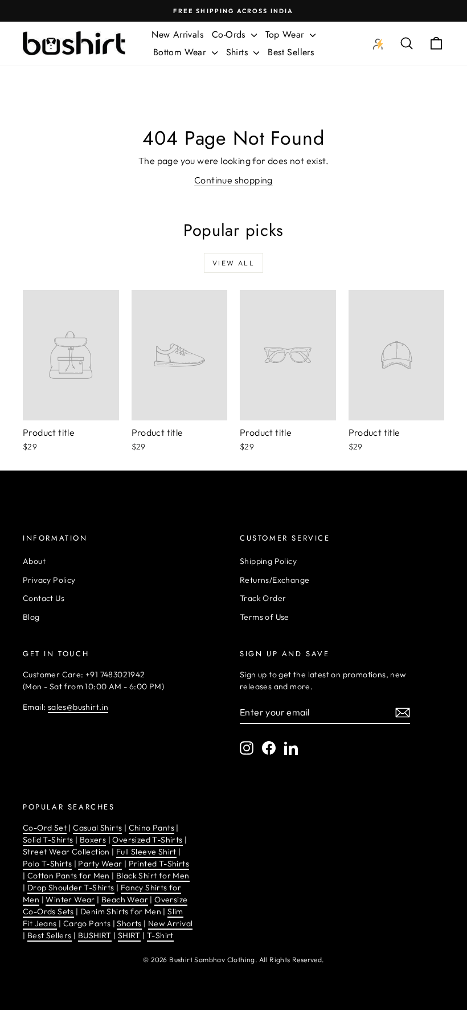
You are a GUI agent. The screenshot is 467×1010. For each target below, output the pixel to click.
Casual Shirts (97, 828)
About (34, 561)
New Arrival (170, 923)
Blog (31, 617)
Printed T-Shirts (159, 863)
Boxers (93, 840)
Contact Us (43, 598)
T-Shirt (160, 935)
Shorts (129, 923)
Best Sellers (291, 52)
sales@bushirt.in (78, 707)
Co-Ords (230, 34)
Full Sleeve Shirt (146, 852)
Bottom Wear (181, 52)
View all (233, 263)
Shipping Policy (268, 561)
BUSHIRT (95, 935)
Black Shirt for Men (153, 875)
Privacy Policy (49, 580)
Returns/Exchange (274, 580)
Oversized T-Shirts (147, 840)
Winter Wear (70, 899)
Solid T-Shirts (48, 840)
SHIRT (129, 935)
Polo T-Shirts (47, 863)
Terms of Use (264, 617)
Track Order (263, 598)
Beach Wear (124, 899)
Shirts (238, 52)
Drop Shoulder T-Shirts (70, 887)
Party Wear (100, 863)
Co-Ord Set (45, 828)
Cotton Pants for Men (68, 875)
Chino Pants (151, 828)
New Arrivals (177, 34)
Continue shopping (233, 180)
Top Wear (286, 34)
